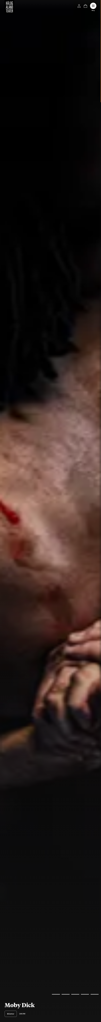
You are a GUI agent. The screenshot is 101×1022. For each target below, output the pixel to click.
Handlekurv (85, 6)
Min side (79, 6)
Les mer (8, 1014)
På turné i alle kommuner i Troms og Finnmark (41, 1002)
